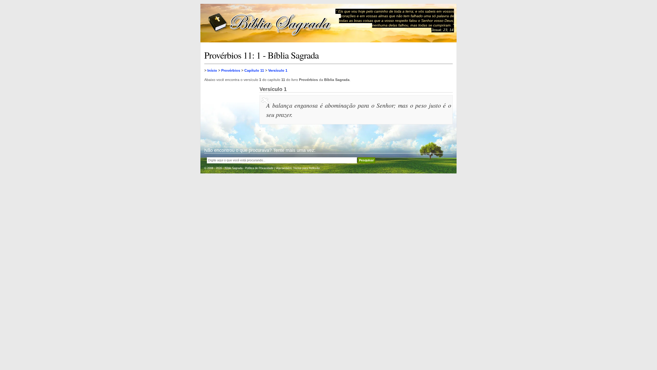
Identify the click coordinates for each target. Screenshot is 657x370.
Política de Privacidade (259, 168)
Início (212, 70)
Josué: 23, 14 (442, 30)
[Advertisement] (230, 112)
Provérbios (230, 70)
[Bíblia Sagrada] (270, 23)
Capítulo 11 (254, 70)
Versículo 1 (277, 70)
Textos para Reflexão (306, 168)
